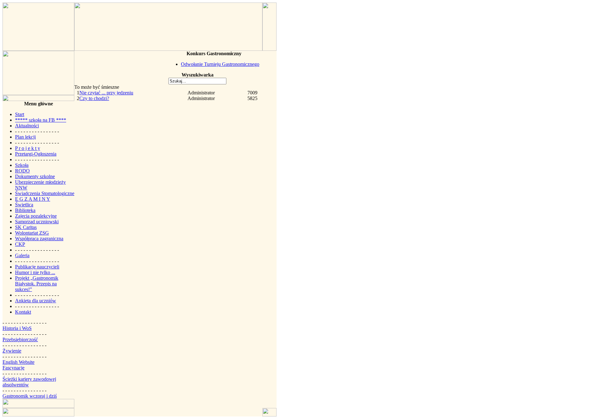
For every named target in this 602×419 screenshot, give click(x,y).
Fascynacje (13, 367)
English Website (18, 362)
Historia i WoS (17, 328)
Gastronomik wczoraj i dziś (30, 396)
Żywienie (12, 350)
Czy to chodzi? (94, 98)
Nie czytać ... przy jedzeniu (106, 92)
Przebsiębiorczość (20, 339)
